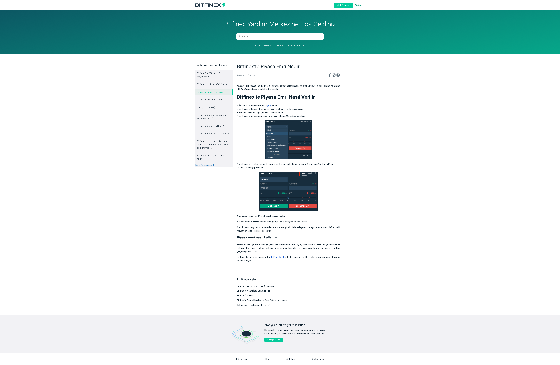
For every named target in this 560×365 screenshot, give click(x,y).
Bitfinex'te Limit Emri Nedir (209, 99)
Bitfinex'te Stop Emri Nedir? (210, 126)
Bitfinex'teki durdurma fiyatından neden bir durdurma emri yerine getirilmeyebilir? (212, 144)
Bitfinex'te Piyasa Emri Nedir (210, 92)
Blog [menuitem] (267, 359)
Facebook (329, 75)
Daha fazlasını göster (205, 165)
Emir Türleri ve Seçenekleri (294, 45)
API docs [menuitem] (290, 359)
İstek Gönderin (343, 5)
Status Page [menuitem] (318, 359)
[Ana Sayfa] (210, 6)
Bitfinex (258, 45)
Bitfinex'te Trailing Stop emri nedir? (210, 157)
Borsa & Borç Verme (272, 45)
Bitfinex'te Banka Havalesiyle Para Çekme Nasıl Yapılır (262, 300)
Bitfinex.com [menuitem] (242, 359)
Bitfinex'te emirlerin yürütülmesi (212, 84)
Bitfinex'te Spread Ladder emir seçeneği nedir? (212, 117)
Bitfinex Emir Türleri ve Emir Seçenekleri (210, 75)
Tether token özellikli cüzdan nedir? (254, 305)
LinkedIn (338, 75)
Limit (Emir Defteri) (206, 107)
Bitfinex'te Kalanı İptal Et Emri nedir (253, 290)
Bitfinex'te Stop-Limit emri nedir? (213, 133)
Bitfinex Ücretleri (245, 295)
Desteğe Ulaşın (273, 340)
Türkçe (358, 5)
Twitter (334, 75)
